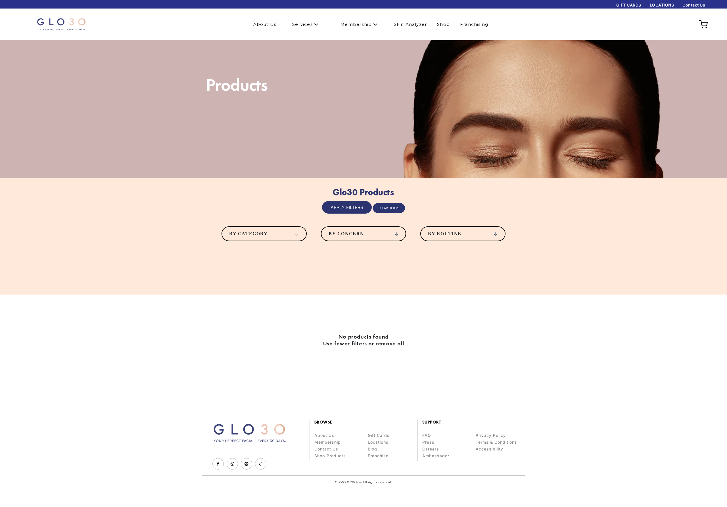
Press (428, 442)
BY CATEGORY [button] (248, 233)
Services (303, 24)
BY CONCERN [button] (346, 233)
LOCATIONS (662, 5)
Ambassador (435, 456)
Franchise (378, 456)
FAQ (426, 435)
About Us (265, 24)
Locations (378, 442)
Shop (443, 24)
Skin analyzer (410, 24)
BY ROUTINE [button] (444, 233)
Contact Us (693, 5)
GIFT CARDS (628, 5)
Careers (430, 449)
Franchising (474, 24)
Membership (356, 24)
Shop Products (330, 456)
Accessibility (489, 449)
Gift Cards (379, 435)
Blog (372, 449)
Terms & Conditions (496, 442)
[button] (347, 207)
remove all (390, 343)
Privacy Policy (491, 435)
